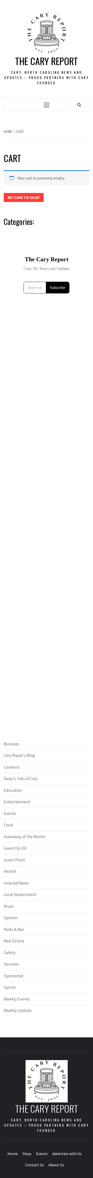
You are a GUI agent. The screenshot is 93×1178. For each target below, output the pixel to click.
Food (8, 825)
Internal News (16, 883)
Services (11, 964)
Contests (12, 767)
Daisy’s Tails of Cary (21, 778)
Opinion (11, 917)
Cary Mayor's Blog (19, 755)
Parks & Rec (14, 929)
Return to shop (24, 197)
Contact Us (34, 1164)
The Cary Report (46, 61)
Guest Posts (14, 860)
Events (10, 813)
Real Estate (14, 941)
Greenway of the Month (24, 836)
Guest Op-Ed (15, 848)
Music (9, 906)
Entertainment (17, 802)
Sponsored (13, 976)
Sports (10, 987)
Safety (10, 952)
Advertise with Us (67, 1153)
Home (12, 1153)
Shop (27, 1153)
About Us (56, 1164)
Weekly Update (17, 1010)
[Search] (79, 105)
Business (11, 744)
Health (10, 871)
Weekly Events (17, 999)
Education (13, 790)
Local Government (20, 894)
